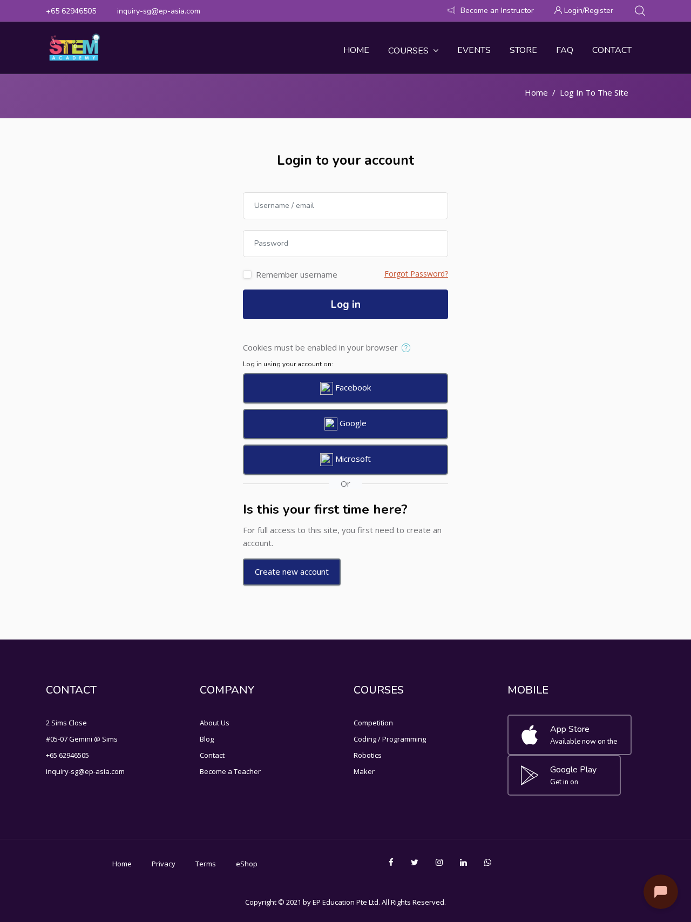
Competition (373, 723)
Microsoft (352, 458)
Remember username (296, 274)
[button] (408, 348)
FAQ (564, 50)
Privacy (163, 864)
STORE (523, 50)
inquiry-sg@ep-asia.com (158, 11)
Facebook (352, 387)
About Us (214, 723)
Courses (408, 51)
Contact (612, 50)
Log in (346, 305)
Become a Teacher (230, 771)
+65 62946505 (71, 11)
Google (352, 423)
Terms (205, 864)
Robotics (368, 755)
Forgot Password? (416, 273)
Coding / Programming (390, 739)
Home (356, 50)
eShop (247, 864)
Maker (364, 771)
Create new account (292, 571)
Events (474, 50)
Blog (207, 739)
